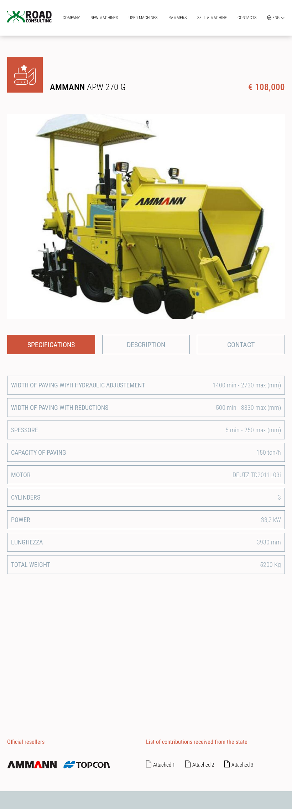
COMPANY (71, 17)
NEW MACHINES (104, 17)
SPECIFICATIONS (51, 344)
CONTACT (241, 344)
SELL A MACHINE (212, 17)
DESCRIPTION (146, 344)
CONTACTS (247, 17)
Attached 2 (203, 765)
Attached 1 (164, 765)
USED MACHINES (143, 17)
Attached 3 (242, 765)
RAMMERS (177, 17)
